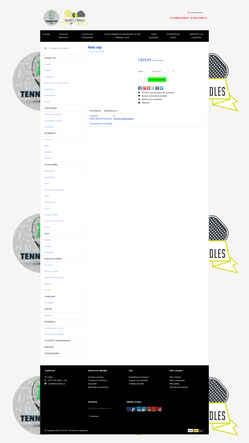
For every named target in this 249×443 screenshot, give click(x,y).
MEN (47, 146)
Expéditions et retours (139, 377)
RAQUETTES (50, 58)
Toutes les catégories (87, 36)
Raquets (48, 315)
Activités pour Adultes (54, 334)
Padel (47, 102)
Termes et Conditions (97, 380)
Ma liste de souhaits (179, 387)
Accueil (46, 34)
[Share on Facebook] (140, 88)
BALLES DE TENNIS (53, 259)
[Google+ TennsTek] (139, 409)
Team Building (153, 36)
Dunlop (48, 290)
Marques (49, 347)
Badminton (49, 89)
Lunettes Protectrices (54, 221)
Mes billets (174, 383)
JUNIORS (49, 158)
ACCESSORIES (51, 164)
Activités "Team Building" (58, 340)
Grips (47, 196)
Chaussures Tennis (53, 114)
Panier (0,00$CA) (180, 18)
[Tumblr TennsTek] (154, 409)
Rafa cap (100, 51)
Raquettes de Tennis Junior (57, 83)
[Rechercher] (45, 48)
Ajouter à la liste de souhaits (154, 96)
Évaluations (110, 111)
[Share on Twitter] (161, 88)
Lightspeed (83, 430)
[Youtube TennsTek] (149, 409)
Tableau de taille (136, 383)
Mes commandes (177, 380)
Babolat (48, 284)
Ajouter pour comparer (151, 99)
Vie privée (92, 383)
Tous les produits (63, 36)
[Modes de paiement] (191, 430)
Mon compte (200, 18)
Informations (95, 111)
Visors (47, 208)
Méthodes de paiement (98, 387)
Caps (47, 183)
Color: (141, 71)
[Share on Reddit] (153, 88)
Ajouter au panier (157, 79)
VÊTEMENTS (50, 133)
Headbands (50, 177)
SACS (47, 233)
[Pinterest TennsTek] (144, 409)
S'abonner (94, 416)
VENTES (48, 309)
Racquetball (50, 95)
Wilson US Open (52, 271)
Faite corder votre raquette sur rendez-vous (122, 36)
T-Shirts (48, 139)
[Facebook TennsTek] (129, 409)
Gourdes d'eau (51, 215)
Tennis (48, 64)
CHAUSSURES (51, 108)
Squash (48, 70)
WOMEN (48, 152)
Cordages (49, 302)
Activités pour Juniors (54, 328)
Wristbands (50, 171)
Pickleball (49, 77)
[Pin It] (148, 88)
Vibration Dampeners (54, 189)
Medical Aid (50, 202)
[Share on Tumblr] (157, 88)
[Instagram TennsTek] (159, 409)
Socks (47, 227)
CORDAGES (50, 296)
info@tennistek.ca (56, 383)
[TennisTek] (88, 15)
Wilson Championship (54, 277)
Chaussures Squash (54, 120)
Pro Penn (49, 265)
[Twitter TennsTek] (134, 409)
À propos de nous (173, 36)
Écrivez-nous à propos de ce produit (157, 92)
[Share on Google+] (144, 88)
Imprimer (145, 102)
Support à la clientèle (196, 36)
